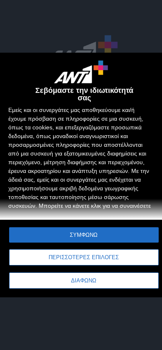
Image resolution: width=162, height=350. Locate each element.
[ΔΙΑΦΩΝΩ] (147, 67)
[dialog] (81, 175)
